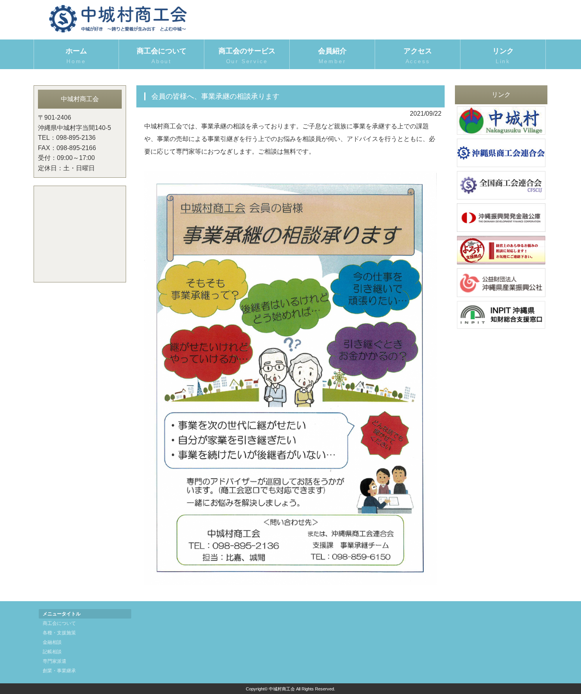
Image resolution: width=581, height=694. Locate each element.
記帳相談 (52, 652)
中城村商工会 (282, 688)
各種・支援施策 (59, 633)
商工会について (59, 623)
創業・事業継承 (59, 670)
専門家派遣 (54, 661)
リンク (503, 55)
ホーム (76, 55)
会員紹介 (332, 55)
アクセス (418, 55)
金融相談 (52, 642)
